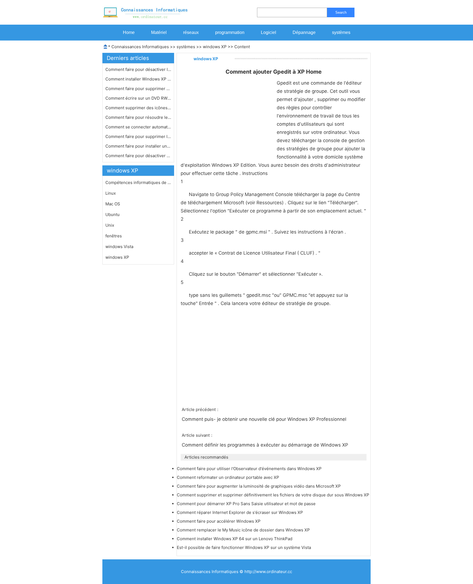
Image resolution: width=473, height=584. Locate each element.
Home (129, 32)
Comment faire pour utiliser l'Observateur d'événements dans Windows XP (250, 468)
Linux (110, 193)
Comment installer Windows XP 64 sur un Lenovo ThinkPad (235, 538)
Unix (109, 225)
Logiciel (268, 32)
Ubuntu (112, 214)
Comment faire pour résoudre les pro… (138, 117)
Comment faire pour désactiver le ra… (138, 69)
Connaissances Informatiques (140, 46)
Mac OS (112, 203)
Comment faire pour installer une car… (138, 146)
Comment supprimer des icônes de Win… (138, 107)
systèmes (341, 32)
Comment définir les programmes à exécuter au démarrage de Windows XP (266, 445)
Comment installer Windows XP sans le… (138, 79)
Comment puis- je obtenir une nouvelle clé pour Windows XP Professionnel (265, 419)
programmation (229, 32)
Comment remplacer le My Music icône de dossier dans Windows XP (244, 530)
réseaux (191, 32)
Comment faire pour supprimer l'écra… (138, 136)
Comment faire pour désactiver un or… (138, 155)
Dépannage (304, 32)
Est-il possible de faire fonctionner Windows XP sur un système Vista (244, 547)
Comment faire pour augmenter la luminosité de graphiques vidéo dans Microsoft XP (259, 486)
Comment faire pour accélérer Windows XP (219, 521)
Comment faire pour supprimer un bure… (138, 88)
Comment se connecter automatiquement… (138, 127)
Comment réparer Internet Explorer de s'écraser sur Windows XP (240, 512)
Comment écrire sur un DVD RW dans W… (138, 98)
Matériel (159, 32)
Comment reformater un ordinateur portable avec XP (228, 477)
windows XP (215, 46)
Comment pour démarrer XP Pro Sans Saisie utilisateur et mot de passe (247, 503)
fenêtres (113, 235)
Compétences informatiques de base (138, 182)
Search (341, 12)
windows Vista (119, 246)
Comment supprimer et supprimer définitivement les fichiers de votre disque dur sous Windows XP (273, 494)
